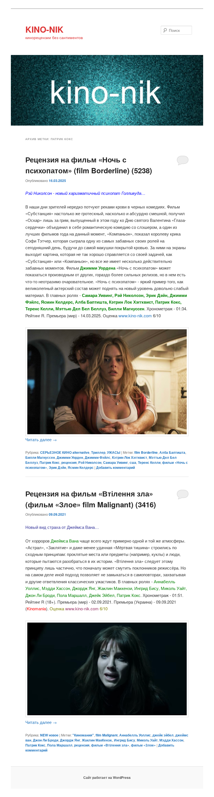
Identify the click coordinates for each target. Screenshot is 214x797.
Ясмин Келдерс (81, 467)
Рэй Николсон (89, 462)
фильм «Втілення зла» (110, 745)
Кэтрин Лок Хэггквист (129, 457)
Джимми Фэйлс (97, 457)
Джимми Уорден (70, 457)
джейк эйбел (163, 735)
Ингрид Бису (124, 740)
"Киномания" (83, 735)
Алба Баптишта (172, 452)
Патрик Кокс (50, 462)
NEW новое (49, 735)
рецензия (69, 462)
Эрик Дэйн (57, 467)
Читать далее (41, 439)
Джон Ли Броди (45, 740)
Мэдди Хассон (171, 740)
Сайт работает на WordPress (107, 777)
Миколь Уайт (147, 740)
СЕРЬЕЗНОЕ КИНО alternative (64, 452)
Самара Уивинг (115, 462)
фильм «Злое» (143, 745)
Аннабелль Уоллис (135, 735)
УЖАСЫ (113, 452)
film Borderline (146, 452)
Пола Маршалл (59, 745)
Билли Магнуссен (40, 457)
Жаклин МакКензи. (97, 740)
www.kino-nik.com (135, 315)
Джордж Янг (70, 740)
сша (133, 462)
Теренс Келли (149, 462)
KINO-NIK (44, 29)
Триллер (98, 452)
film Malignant (107, 735)
